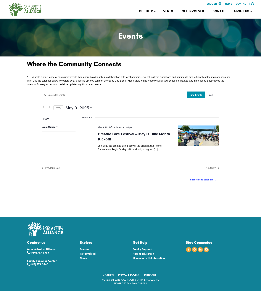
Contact (242, 3)
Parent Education (143, 253)
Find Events (196, 94)
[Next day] (49, 107)
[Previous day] (43, 107)
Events (167, 11)
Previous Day (52, 168)
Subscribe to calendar (201, 179)
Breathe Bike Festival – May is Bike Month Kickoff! (134, 136)
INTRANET (150, 275)
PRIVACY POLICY (129, 275)
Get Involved (193, 11)
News (228, 3)
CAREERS (108, 275)
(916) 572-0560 (39, 264)
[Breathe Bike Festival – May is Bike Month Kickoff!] (198, 135)
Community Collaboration (149, 258)
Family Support (142, 249)
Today (58, 107)
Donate (219, 11)
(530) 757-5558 (39, 252)
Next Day (211, 168)
